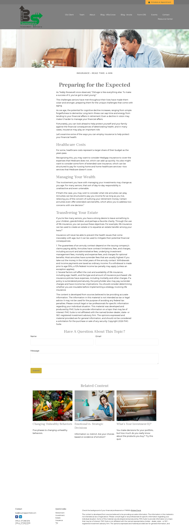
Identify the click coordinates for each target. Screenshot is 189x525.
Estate (57, 518)
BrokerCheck (136, 510)
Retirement (59, 513)
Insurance (59, 520)
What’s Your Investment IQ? (134, 424)
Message (35, 351)
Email (98, 336)
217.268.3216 (25, 521)
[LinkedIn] (20, 516)
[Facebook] (16, 516)
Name (34, 336)
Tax (56, 523)
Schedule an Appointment (161, 2)
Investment (60, 515)
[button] (69, 15)
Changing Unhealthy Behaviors (52, 424)
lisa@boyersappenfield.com (25, 513)
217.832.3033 (25, 523)
